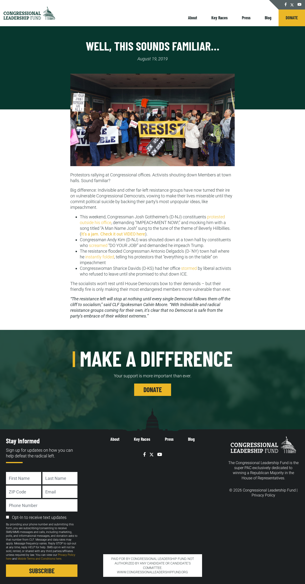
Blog (268, 17)
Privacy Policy (263, 495)
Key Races (219, 17)
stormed (189, 268)
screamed (98, 245)
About (192, 17)
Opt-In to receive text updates (39, 517)
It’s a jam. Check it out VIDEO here (113, 233)
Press (246, 17)
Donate (292, 17)
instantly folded (99, 256)
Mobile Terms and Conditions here (39, 558)
